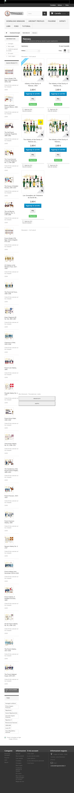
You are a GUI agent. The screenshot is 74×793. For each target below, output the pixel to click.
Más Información (23, 394)
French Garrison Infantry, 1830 (9, 521)
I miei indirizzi (31, 758)
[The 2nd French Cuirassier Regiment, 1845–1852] (9, 125)
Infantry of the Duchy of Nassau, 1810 (33, 85)
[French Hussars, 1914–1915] (9, 489)
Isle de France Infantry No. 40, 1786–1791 (11, 624)
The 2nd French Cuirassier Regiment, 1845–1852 (11, 134)
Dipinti (62, 21)
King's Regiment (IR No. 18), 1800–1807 (10, 318)
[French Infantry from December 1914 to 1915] (9, 565)
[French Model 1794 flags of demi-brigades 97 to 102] (9, 231)
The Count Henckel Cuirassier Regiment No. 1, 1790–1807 (11, 160)
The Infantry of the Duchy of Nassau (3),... (32, 140)
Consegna (10, 43)
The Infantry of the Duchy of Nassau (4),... (58, 85)
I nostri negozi (11, 56)
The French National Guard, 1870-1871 (10, 675)
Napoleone (8, 710)
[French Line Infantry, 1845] (9, 361)
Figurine (52, 21)
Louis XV (8, 728)
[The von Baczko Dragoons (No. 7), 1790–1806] (9, 204)
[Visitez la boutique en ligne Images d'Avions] (13, 738)
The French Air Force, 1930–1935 (11, 292)
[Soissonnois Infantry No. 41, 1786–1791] (9, 437)
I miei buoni (30, 763)
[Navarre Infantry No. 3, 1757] (9, 539)
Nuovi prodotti (11, 63)
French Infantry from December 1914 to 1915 (12, 572)
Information (10, 39)
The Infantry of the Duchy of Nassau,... (58, 140)
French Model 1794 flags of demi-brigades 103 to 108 (11, 80)
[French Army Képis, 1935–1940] (9, 411)
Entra (67, 5)
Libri (8, 26)
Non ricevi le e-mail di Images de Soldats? (20, 777)
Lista (68, 52)
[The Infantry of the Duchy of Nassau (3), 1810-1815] (32, 125)
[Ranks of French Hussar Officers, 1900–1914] (9, 98)
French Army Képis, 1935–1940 (10, 419)
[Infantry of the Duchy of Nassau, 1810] (32, 69)
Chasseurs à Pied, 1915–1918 (10, 343)
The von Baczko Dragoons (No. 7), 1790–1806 (10, 213)
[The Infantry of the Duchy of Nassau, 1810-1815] (58, 125)
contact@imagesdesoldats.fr (58, 765)
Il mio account (32, 751)
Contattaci (53, 5)
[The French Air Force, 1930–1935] (9, 285)
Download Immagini (15, 21)
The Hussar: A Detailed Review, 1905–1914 (11, 186)
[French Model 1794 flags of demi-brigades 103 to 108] (9, 72)
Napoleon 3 (8, 720)
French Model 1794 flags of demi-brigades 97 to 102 (11, 239)
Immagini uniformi (10, 703)
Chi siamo (10, 53)
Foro (16, 26)
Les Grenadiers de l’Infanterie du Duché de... (33, 196)
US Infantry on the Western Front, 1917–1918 (11, 266)
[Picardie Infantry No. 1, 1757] (9, 386)
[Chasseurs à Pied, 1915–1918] (9, 336)
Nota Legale (10, 46)
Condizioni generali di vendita (19, 769)
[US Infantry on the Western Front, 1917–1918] (9, 258)
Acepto (37, 403)
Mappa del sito (20, 781)
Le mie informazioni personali (35, 760)
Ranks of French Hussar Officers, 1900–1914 (11, 107)
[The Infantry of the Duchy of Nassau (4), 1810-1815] (58, 69)
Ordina (23, 50)
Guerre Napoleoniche (11, 713)
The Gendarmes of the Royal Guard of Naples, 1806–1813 (11, 470)
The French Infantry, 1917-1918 (10, 649)
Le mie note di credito (33, 756)
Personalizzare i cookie (34, 394)
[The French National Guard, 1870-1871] (9, 667)
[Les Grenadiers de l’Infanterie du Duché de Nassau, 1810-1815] (32, 181)
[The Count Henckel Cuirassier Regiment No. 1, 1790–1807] (9, 152)
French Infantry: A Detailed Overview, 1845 (10, 598)
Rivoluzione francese (11, 722)
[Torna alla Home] (6, 33)
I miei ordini (30, 753)
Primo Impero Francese (9, 706)
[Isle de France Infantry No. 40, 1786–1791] (9, 617)
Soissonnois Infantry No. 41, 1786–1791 (11, 444)
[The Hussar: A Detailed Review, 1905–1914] (9, 179)
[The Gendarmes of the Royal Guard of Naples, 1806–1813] (9, 462)
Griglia (64, 52)
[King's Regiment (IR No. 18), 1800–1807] (9, 310)
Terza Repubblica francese (10, 731)
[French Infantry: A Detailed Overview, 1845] (9, 590)
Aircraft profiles (36, 21)
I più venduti (19, 758)
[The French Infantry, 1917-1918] (9, 642)
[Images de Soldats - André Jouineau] (14, 13)
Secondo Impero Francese (10, 716)
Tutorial (26, 26)
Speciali (18, 753)
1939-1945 (8, 725)
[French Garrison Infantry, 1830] (9, 514)
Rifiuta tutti (37, 398)
